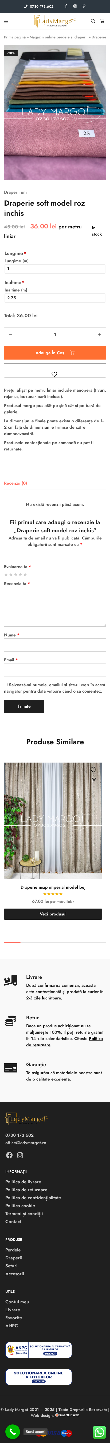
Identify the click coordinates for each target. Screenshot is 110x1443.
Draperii (13, 1258)
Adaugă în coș (50, 353)
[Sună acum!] (12, 1431)
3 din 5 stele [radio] (16, 575)
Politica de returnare (26, 1190)
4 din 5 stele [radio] (20, 575)
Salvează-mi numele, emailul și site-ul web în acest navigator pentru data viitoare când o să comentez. (54, 688)
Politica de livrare (23, 1182)
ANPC (11, 1325)
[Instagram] (20, 1155)
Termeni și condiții (24, 1213)
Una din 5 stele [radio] (6, 575)
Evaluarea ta (17, 567)
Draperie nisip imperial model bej (53, 887)
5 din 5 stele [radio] (25, 575)
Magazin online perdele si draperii (59, 37)
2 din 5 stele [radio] (11, 575)
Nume (11, 635)
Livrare (12, 1310)
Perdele (13, 1250)
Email (11, 660)
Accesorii (14, 1274)
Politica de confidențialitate (33, 1197)
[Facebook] (9, 1155)
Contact (13, 1221)
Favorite (13, 1317)
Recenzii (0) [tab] (15, 483)
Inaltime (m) (16, 290)
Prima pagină (15, 37)
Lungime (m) (17, 261)
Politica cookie (20, 1205)
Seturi (11, 1266)
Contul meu (17, 1302)
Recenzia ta (17, 584)
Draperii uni (15, 192)
